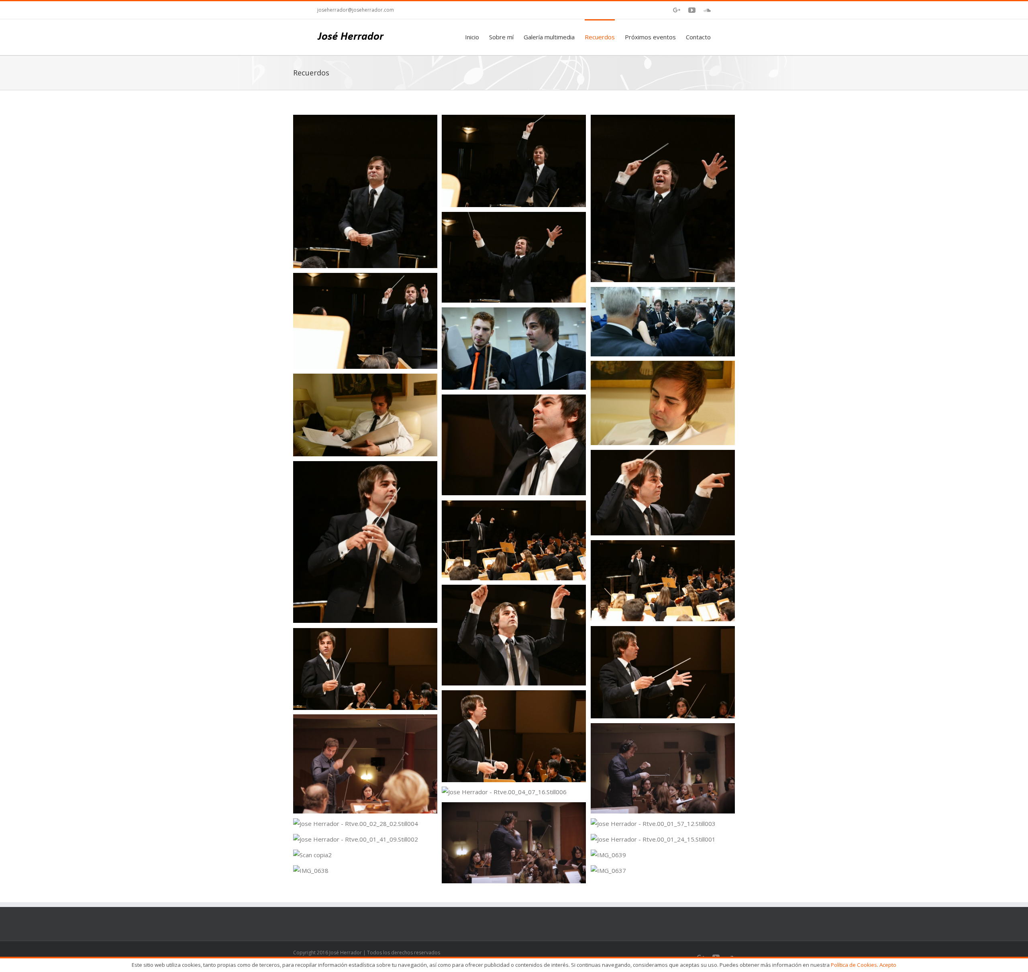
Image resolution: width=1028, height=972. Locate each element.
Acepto (887, 964)
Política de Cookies (854, 964)
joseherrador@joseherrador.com (355, 9)
